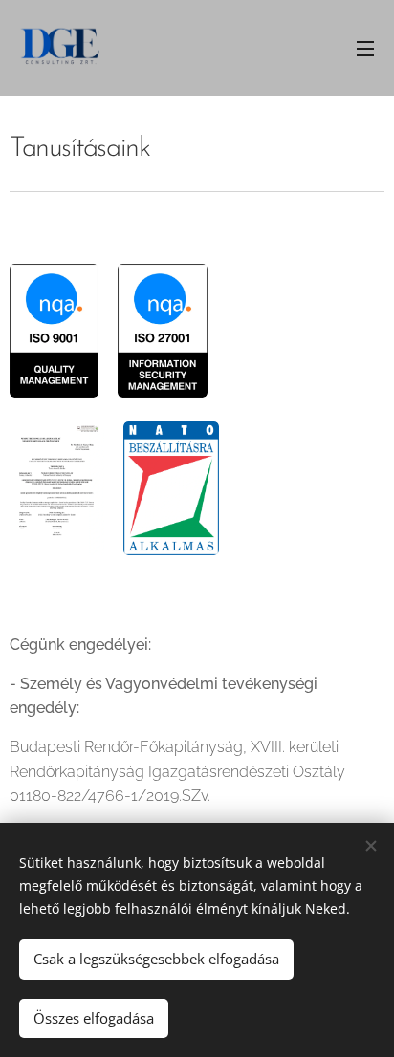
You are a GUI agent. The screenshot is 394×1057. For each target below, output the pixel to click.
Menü (365, 48)
